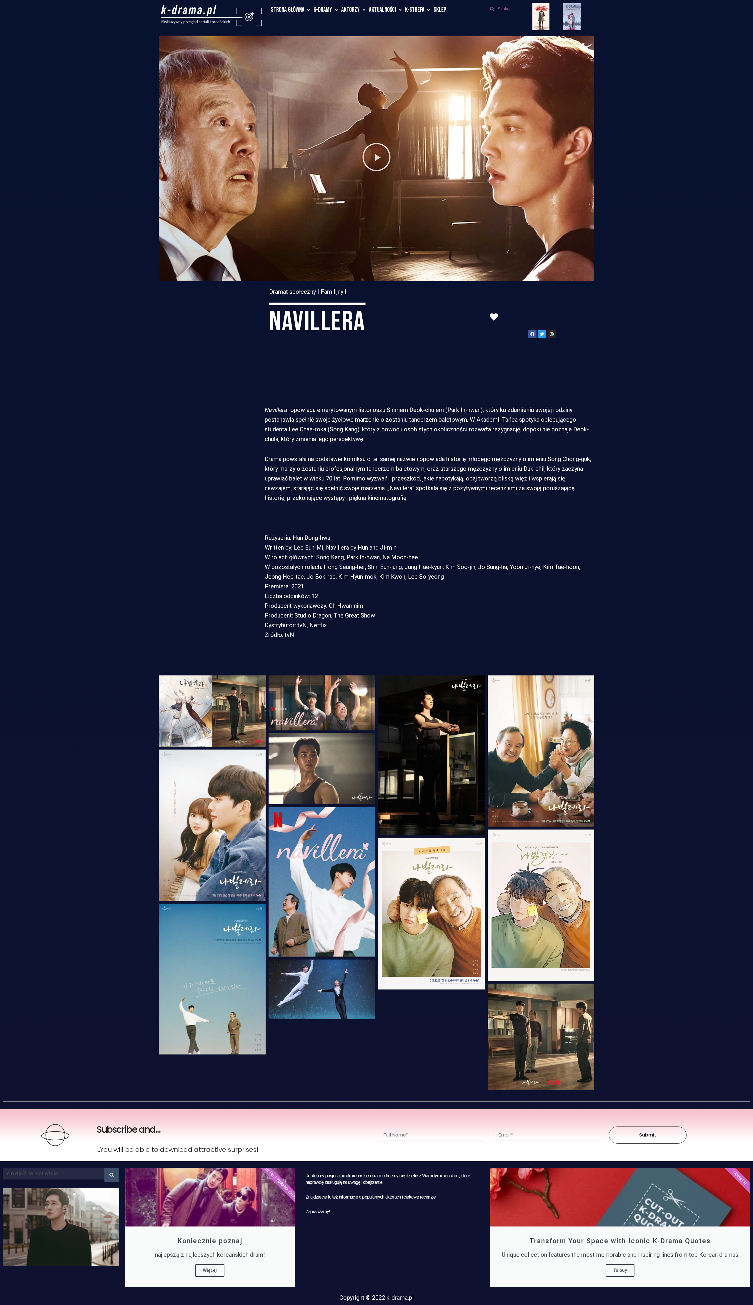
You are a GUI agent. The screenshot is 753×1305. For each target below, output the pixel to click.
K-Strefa (414, 10)
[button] (376, 158)
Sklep (440, 10)
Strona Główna (287, 10)
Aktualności (382, 10)
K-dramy (323, 10)
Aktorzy (350, 10)
